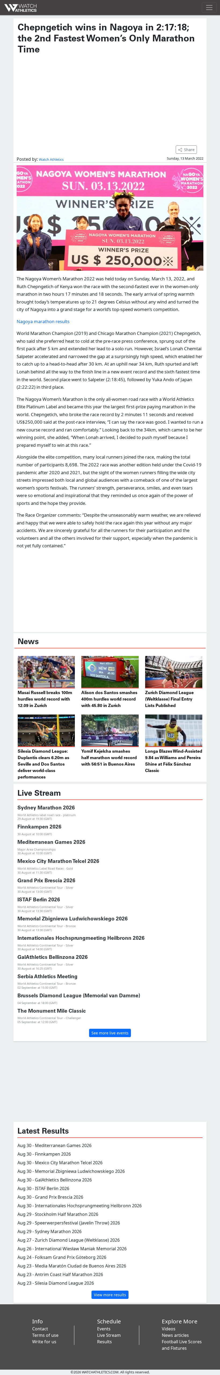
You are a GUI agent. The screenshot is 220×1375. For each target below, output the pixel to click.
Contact (40, 1329)
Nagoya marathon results (43, 321)
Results (104, 1342)
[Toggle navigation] (209, 7)
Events (104, 1329)
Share (189, 149)
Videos (168, 1329)
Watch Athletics (51, 159)
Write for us (44, 1342)
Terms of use (45, 1335)
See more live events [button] (110, 1032)
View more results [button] (110, 1294)
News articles (175, 1335)
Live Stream (109, 1335)
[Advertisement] (110, 97)
